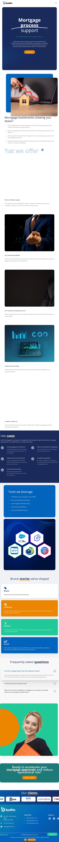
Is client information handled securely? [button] (15, 683)
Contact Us (52, 834)
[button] (56, 3)
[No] (57, 838)
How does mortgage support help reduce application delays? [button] (22, 671)
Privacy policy (31, 839)
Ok (25, 839)
